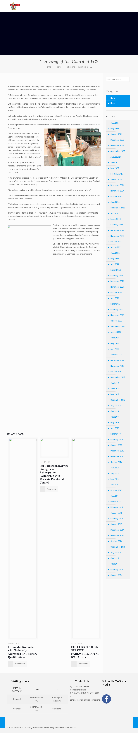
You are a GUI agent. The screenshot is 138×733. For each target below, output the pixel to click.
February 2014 (117, 569)
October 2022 (116, 242)
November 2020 (117, 315)
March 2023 (116, 219)
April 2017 (115, 485)
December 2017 (117, 451)
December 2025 (117, 140)
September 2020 (118, 326)
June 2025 (115, 162)
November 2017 (117, 456)
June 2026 (115, 123)
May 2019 (115, 394)
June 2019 (115, 389)
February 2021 (117, 309)
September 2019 (118, 377)
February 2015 (117, 519)
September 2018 (118, 400)
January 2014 (116, 575)
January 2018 (116, 445)
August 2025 (116, 157)
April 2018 (115, 428)
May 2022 (115, 259)
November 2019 (117, 366)
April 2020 (115, 349)
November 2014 (117, 536)
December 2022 (117, 230)
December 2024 (117, 185)
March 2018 (116, 434)
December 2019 (117, 360)
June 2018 (115, 417)
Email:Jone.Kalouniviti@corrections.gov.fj (87, 700)
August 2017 (116, 468)
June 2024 (115, 202)
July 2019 (115, 383)
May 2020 (115, 343)
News (59, 67)
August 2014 (116, 552)
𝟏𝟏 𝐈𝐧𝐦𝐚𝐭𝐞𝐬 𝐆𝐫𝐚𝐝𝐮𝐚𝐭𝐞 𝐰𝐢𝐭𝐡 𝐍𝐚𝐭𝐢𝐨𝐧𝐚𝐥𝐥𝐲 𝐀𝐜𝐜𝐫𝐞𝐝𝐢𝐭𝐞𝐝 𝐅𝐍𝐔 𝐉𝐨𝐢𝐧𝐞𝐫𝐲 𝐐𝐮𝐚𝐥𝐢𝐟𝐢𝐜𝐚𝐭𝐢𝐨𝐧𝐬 (22, 652)
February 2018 (117, 439)
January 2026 (116, 134)
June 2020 (115, 338)
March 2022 (116, 270)
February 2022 (117, 276)
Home (48, 67)
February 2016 (117, 507)
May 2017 (115, 479)
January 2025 (116, 179)
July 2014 (115, 558)
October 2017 (116, 462)
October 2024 (116, 196)
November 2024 (117, 191)
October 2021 (116, 292)
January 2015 (116, 524)
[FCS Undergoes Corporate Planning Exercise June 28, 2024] (135, 722)
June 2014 (115, 564)
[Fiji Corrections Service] (15, 6)
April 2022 (115, 264)
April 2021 (115, 298)
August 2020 (116, 332)
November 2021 (117, 287)
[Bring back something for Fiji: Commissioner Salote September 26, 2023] (2, 722)
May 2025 (115, 168)
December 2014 (117, 530)
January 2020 (116, 355)
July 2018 (115, 411)
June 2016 (115, 496)
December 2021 (117, 281)
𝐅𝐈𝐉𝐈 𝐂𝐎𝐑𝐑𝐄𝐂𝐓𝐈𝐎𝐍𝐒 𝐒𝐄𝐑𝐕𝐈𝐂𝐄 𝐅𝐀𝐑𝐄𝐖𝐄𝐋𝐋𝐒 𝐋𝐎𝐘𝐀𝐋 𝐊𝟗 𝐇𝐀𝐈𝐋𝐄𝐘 (85, 652)
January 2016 (116, 513)
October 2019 (116, 372)
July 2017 (115, 473)
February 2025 (117, 174)
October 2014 (116, 541)
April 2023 (115, 213)
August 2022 (116, 247)
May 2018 (115, 422)
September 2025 (118, 151)
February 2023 (117, 225)
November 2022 (117, 236)
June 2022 (115, 253)
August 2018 (116, 406)
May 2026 (115, 129)
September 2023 (118, 208)
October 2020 (116, 321)
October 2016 (116, 490)
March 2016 (116, 502)
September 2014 (118, 547)
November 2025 (117, 146)
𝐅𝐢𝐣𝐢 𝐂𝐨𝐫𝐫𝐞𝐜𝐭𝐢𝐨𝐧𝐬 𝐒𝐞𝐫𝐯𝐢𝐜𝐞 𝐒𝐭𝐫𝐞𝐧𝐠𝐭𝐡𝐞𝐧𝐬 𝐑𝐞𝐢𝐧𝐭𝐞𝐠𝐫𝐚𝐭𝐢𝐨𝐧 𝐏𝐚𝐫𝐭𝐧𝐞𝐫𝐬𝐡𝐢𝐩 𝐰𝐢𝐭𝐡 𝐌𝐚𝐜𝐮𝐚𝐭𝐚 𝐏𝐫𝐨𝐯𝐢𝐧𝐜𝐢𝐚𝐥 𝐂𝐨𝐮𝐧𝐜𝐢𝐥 (54, 474)
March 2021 (116, 304)
